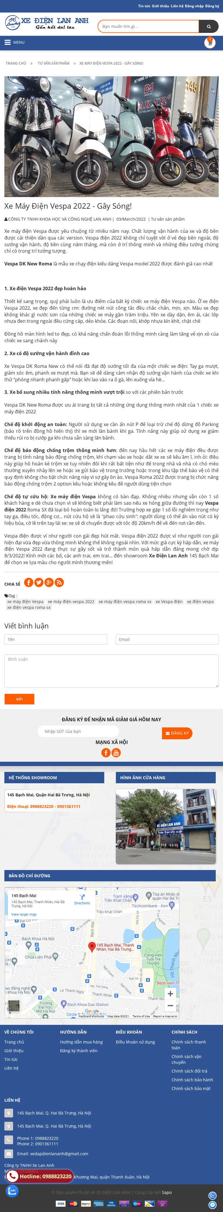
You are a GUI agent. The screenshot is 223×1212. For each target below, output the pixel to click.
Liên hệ (177, 5)
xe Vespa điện (169, 601)
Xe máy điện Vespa (25, 231)
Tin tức (11, 1059)
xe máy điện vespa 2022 (71, 601)
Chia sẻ (12, 584)
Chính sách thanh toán (189, 1044)
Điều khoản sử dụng (135, 1042)
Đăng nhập (194, 5)
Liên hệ (11, 1068)
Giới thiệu (160, 5)
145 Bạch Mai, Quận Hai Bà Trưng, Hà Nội (48, 795)
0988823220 (46, 1138)
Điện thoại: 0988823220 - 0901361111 (43, 806)
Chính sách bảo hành (192, 1079)
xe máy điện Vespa (25, 601)
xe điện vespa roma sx (29, 607)
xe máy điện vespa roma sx (125, 601)
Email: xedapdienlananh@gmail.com (52, 1153)
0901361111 (46, 1144)
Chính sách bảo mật (191, 1088)
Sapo (167, 1192)
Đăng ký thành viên (79, 1050)
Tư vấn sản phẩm (168, 219)
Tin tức (144, 5)
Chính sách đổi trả (189, 1071)
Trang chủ (14, 1042)
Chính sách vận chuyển (187, 1059)
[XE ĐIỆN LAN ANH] (46, 22)
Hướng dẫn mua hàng (81, 1042)
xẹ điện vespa (200, 601)
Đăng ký (212, 5)
